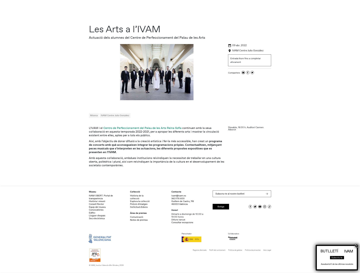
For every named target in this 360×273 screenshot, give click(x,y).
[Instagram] (264, 206)
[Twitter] (252, 73)
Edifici (92, 212)
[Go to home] (96, 238)
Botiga (221, 206)
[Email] (243, 73)
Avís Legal (267, 250)
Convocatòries (96, 209)
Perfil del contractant (217, 250)
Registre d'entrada (199, 250)
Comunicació (136, 217)
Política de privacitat (253, 250)
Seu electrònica (97, 218)
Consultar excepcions (182, 222)
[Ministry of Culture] (203, 239)
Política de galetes (235, 250)
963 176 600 (178, 198)
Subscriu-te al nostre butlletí (229, 193)
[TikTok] (269, 206)
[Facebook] (248, 73)
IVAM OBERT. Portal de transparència (101, 197)
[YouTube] (260, 206)
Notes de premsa (139, 220)
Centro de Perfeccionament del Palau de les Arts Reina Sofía (142, 128)
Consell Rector (96, 204)
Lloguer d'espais (97, 215)
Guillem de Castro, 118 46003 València (182, 203)
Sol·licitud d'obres (139, 207)
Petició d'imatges (139, 204)
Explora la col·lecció (140, 201)
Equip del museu (97, 207)
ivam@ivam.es (178, 195)
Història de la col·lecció (136, 197)
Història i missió (97, 201)
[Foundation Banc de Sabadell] (232, 238)
